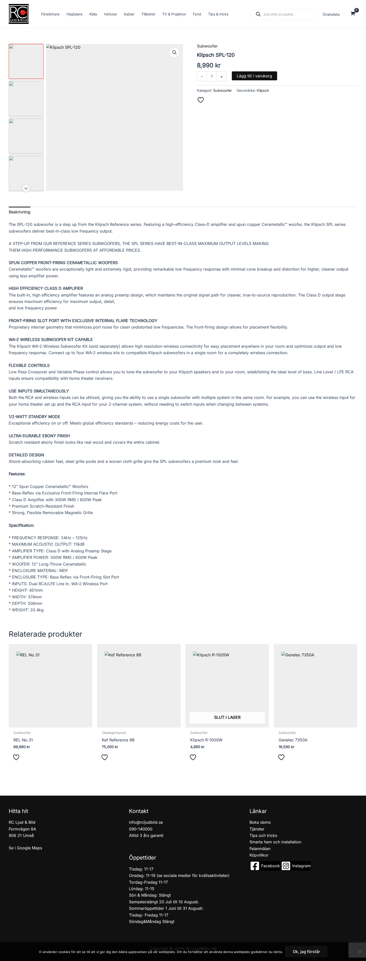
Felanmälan (259, 848)
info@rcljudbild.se (146, 822)
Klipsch (263, 90)
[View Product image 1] (26, 61)
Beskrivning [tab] (19, 211)
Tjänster (256, 828)
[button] (174, 52)
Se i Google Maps (25, 847)
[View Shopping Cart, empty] (352, 14)
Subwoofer (207, 46)
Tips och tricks (263, 835)
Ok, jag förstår (306, 951)
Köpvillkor (258, 855)
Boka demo (260, 822)
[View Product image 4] (26, 173)
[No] (359, 951)
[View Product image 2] (26, 98)
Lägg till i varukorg (254, 75)
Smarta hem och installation (275, 841)
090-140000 (140, 828)
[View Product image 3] (26, 136)
